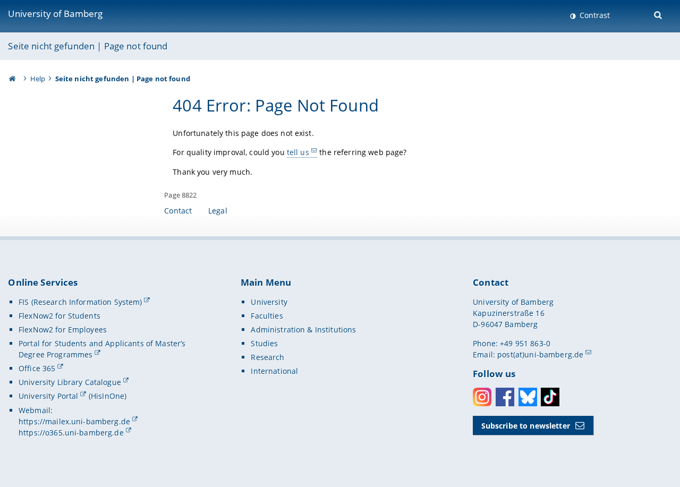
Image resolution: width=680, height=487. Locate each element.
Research (267, 357)
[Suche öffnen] (659, 14)
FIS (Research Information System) (80, 302)
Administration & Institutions (303, 329)
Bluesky (527, 397)
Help (38, 78)
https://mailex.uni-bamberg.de (74, 421)
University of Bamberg (55, 13)
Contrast (593, 15)
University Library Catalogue (70, 382)
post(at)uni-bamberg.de (540, 354)
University (269, 302)
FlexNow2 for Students (59, 316)
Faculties (267, 316)
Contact (178, 211)
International (274, 371)
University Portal (48, 396)
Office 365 (37, 368)
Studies (264, 343)
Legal (217, 211)
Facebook (505, 397)
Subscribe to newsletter (525, 426)
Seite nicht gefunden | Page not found (87, 46)
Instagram (482, 397)
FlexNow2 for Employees (63, 329)
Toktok (550, 397)
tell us (298, 152)
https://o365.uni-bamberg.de (71, 433)
